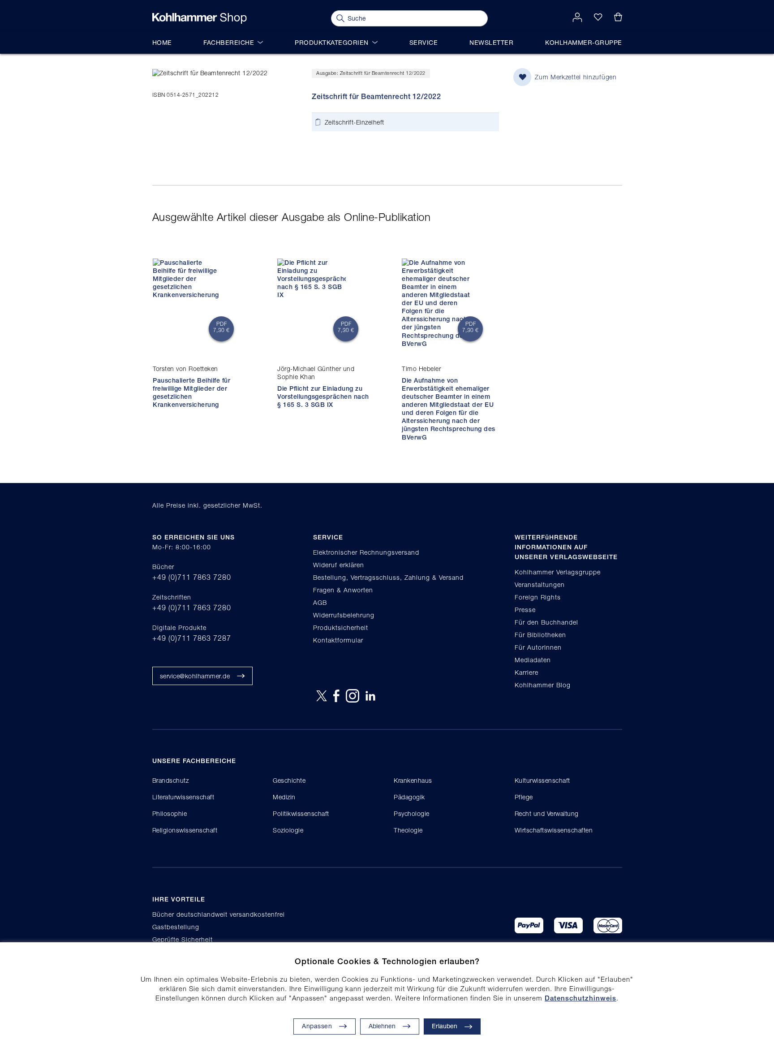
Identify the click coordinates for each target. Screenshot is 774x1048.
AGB (320, 602)
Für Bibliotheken (540, 634)
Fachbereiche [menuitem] (228, 42)
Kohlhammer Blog (543, 685)
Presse (525, 609)
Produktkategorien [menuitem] (332, 42)
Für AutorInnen (538, 647)
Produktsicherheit (340, 627)
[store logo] (199, 18)
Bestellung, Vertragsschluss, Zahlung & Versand (388, 577)
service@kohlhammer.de (195, 676)
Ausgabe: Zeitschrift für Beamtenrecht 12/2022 (371, 73)
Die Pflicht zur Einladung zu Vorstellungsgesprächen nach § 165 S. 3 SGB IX (323, 396)
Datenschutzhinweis (580, 998)
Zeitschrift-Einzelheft (354, 122)
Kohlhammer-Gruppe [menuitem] (583, 42)
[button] (389, 1026)
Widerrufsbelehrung (343, 615)
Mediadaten (533, 660)
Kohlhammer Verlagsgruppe (558, 572)
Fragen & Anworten (343, 590)
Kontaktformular (338, 640)
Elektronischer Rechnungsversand (366, 552)
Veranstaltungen (540, 584)
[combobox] (409, 18)
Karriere (526, 672)
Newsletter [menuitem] (491, 42)
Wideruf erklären (338, 565)
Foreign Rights (538, 597)
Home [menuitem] (162, 42)
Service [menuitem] (423, 42)
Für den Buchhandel (546, 622)
